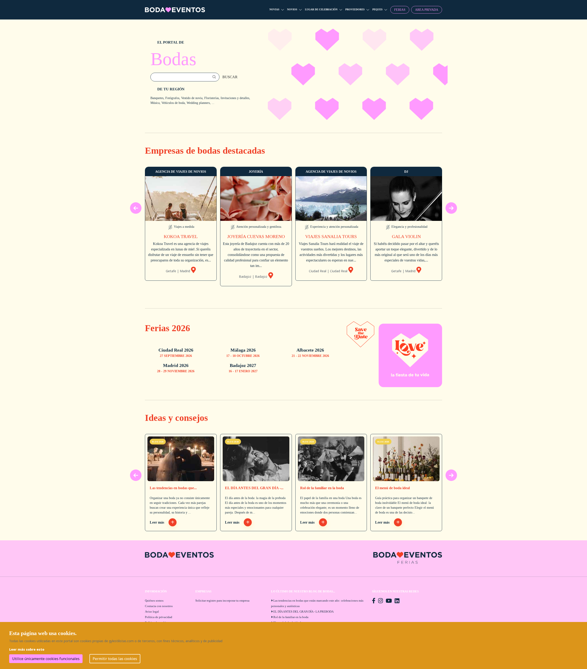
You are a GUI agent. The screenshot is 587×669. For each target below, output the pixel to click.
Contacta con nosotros (159, 606)
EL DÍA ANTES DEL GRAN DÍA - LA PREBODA (303, 611)
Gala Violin (406, 236)
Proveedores (355, 9)
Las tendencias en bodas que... (173, 488)
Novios (292, 9)
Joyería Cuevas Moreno (256, 236)
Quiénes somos (154, 600)
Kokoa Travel (181, 236)
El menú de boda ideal (392, 488)
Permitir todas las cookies (115, 658)
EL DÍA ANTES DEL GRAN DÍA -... (254, 488)
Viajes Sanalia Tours (331, 236)
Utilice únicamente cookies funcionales (46, 658)
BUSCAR (230, 77)
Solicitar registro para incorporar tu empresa (222, 600)
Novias (274, 9)
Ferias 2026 (167, 328)
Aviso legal (152, 611)
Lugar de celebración (321, 9)
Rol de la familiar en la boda (322, 488)
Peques (377, 9)
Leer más (157, 522)
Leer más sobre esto (26, 649)
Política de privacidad (158, 617)
